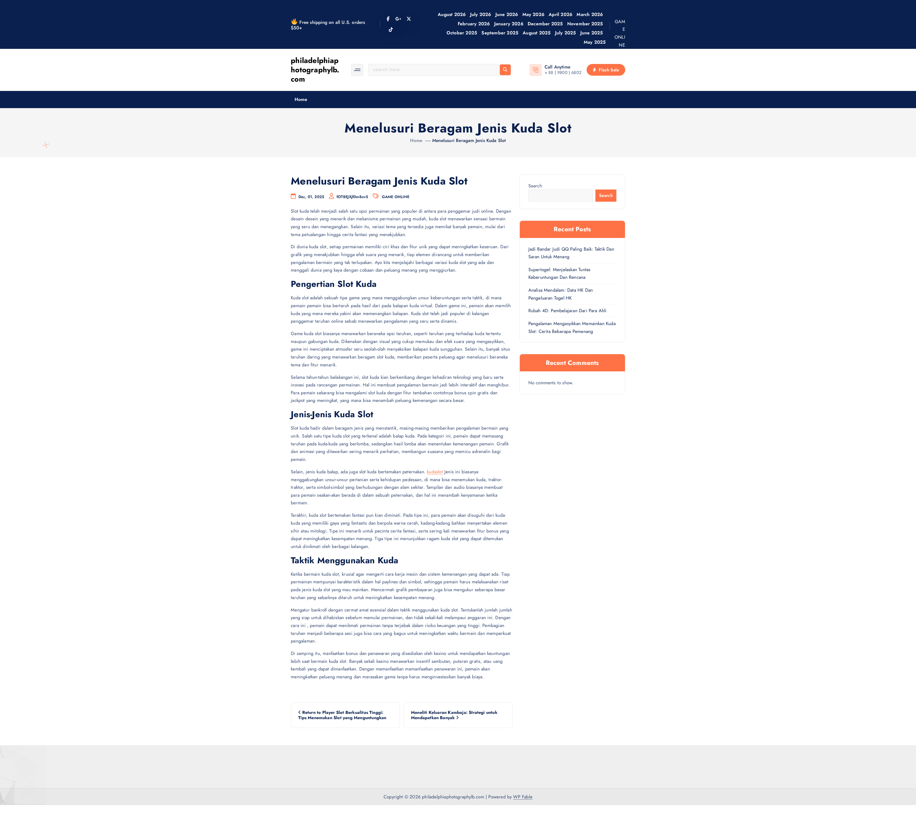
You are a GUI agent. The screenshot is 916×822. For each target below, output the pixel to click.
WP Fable (522, 796)
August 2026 (452, 14)
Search (535, 185)
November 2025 (585, 23)
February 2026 (474, 23)
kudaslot (435, 471)
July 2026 (480, 14)
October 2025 (462, 32)
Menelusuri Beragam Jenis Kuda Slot (469, 140)
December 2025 (545, 23)
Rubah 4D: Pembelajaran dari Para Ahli (567, 310)
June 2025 (591, 32)
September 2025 (499, 32)
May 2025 (595, 42)
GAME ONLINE (619, 33)
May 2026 (533, 14)
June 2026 (506, 14)
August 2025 (537, 32)
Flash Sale (608, 70)
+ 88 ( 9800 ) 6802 (563, 72)
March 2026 (590, 14)
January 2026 (508, 23)
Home (301, 99)
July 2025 (565, 32)
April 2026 (560, 14)
